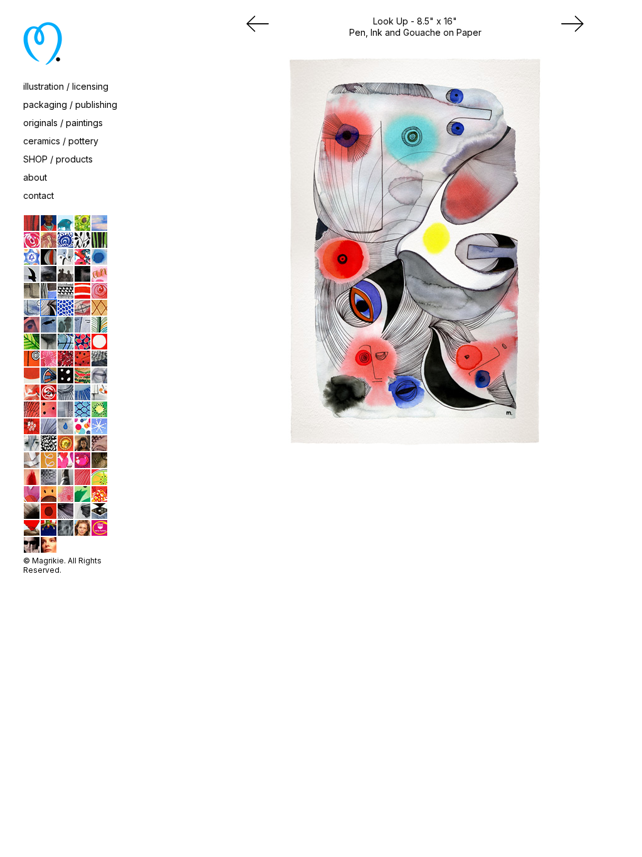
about (35, 177)
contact (38, 195)
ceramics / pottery (60, 141)
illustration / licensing (65, 86)
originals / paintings (63, 122)
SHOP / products (58, 159)
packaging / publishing (70, 104)
